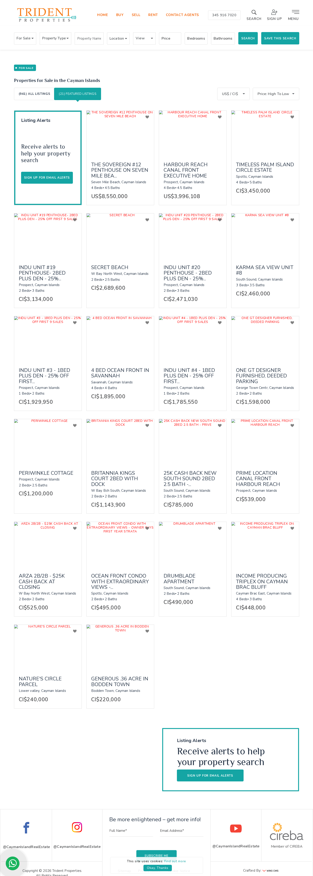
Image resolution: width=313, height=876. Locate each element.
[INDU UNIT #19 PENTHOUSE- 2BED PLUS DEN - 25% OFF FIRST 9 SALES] (48, 235)
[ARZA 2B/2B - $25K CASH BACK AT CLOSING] (48, 544)
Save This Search (280, 38)
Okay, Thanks (157, 868)
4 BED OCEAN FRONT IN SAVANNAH (120, 373)
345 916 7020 (224, 15)
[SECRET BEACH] (120, 235)
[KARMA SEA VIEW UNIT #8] (265, 235)
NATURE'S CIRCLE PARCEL (40, 681)
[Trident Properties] (46, 21)
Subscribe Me (156, 856)
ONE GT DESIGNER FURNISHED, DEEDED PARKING (261, 376)
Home (102, 15)
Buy (120, 15)
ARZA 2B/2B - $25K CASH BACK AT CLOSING (42, 581)
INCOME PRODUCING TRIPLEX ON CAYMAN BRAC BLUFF (262, 581)
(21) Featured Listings (77, 94)
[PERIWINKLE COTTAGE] (48, 441)
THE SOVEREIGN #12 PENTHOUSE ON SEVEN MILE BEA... (119, 170)
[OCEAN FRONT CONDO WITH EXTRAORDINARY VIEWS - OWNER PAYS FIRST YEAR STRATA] (120, 544)
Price (166, 38)
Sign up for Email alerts (47, 178)
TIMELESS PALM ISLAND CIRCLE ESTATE (265, 167)
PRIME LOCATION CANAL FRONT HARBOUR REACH (258, 478)
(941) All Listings (34, 94)
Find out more (175, 861)
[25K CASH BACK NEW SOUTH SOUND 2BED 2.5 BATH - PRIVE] (192, 441)
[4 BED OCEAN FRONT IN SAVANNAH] (120, 338)
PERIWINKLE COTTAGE (46, 473)
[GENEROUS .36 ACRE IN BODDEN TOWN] (120, 647)
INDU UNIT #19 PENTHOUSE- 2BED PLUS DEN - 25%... (42, 273)
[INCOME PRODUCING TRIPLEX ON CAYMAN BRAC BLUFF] (265, 544)
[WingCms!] (270, 872)
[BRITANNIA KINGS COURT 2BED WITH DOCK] (120, 441)
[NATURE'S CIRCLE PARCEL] (48, 647)
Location (117, 38)
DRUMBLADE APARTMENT (179, 578)
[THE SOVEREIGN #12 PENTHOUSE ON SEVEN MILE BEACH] (120, 133)
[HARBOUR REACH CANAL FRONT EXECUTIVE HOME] (192, 133)
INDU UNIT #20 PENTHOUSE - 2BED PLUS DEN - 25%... (188, 273)
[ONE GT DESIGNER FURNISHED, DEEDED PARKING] (265, 338)
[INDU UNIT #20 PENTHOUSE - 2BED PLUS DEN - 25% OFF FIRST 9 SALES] (192, 235)
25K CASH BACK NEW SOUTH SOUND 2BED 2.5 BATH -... (190, 478)
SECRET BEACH (109, 267)
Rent (153, 15)
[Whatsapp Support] (12, 863)
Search (248, 38)
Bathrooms (223, 38)
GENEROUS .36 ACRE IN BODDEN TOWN (119, 681)
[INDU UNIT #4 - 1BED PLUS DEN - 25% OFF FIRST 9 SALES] (192, 338)
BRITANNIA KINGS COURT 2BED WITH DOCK (114, 478)
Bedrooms (196, 38)
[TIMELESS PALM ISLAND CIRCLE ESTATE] (265, 133)
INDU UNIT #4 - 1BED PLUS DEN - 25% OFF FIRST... (189, 376)
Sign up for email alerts (210, 776)
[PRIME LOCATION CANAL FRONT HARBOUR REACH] (265, 441)
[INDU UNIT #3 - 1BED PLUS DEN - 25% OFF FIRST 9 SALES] (48, 338)
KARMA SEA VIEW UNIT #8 (264, 270)
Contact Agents (182, 15)
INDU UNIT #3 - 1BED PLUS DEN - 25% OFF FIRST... (44, 376)
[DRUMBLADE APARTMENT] (192, 544)
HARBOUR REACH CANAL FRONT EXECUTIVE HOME (186, 170)
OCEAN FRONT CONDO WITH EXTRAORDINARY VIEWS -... (120, 581)
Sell (136, 15)
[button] (25, 38)
